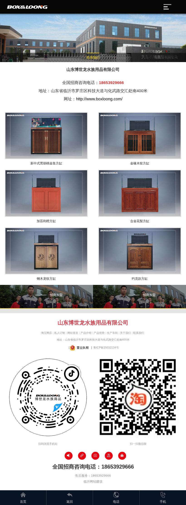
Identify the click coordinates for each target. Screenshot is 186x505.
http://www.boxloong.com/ (99, 99)
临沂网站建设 (93, 481)
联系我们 (93, 57)
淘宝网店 (46, 332)
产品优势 (99, 332)
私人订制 (59, 332)
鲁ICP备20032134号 (106, 347)
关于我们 (125, 332)
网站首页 (72, 332)
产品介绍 (86, 332)
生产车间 (112, 332)
